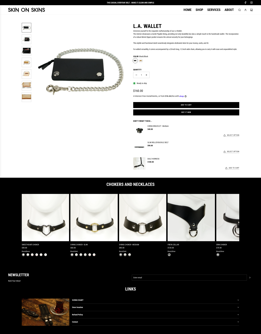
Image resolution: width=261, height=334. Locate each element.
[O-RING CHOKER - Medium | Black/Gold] (120, 254)
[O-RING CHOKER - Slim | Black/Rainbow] (76, 254)
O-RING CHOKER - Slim (79, 245)
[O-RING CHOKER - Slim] (94, 217)
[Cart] (251, 10)
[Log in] (245, 10)
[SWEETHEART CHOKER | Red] (32, 254)
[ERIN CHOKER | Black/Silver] (218, 254)
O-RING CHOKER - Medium (129, 245)
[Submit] (250, 278)
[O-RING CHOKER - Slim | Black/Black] (81, 254)
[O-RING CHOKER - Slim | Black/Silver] (85, 254)
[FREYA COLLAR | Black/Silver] (169, 254)
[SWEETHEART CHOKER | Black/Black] (23, 254)
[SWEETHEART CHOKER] (45, 217)
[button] (35, 71)
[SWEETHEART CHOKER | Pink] (36, 254)
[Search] (240, 10)
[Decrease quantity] (136, 75)
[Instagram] (251, 2)
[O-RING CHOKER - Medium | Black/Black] (125, 254)
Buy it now (186, 112)
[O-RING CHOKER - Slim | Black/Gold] (72, 254)
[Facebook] (245, 2)
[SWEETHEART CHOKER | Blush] (41, 254)
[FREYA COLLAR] (191, 217)
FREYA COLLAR (173, 245)
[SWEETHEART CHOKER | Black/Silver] (28, 254)
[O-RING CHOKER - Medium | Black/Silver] (129, 254)
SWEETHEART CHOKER (30, 245)
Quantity (137, 70)
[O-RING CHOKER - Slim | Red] (89, 254)
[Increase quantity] (146, 75)
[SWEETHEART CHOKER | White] (45, 254)
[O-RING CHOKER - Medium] (142, 217)
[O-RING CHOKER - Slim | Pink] (94, 254)
